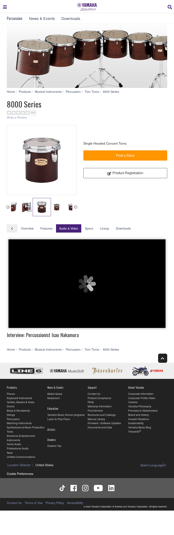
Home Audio (14, 444)
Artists (51, 429)
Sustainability (136, 423)
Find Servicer (95, 410)
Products (12, 387)
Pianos (11, 393)
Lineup (104, 228)
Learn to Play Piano (58, 419)
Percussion (14, 18)
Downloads (70, 18)
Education (52, 408)
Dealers (51, 439)
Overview (27, 228)
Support (92, 387)
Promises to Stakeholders (143, 410)
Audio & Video (68, 228)
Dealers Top (54, 445)
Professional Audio (18, 448)
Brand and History (138, 414)
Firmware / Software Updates (104, 423)
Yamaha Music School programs (66, 414)
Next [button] (75, 207)
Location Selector (19, 465)
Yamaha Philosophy (139, 406)
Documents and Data (100, 427)
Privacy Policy (55, 503)
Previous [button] (8, 207)
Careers (133, 402)
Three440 (133, 431)
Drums (10, 406)
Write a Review (17, 117)
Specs (89, 228)
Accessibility (75, 503)
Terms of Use (34, 503)
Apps (10, 452)
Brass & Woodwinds (18, 410)
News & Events (42, 18)
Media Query (54, 393)
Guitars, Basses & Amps (20, 402)
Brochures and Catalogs (102, 414)
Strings (11, 414)
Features (46, 228)
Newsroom (53, 398)
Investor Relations (138, 419)
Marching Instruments (19, 423)
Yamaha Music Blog (139, 427)
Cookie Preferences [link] (20, 473)
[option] (42, 160)
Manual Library (96, 419)
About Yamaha (136, 387)
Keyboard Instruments (19, 398)
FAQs (91, 402)
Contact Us (94, 393)
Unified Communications (21, 457)
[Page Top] (162, 358)
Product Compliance (99, 398)
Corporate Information (140, 393)
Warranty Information (100, 406)
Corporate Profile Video (141, 398)
